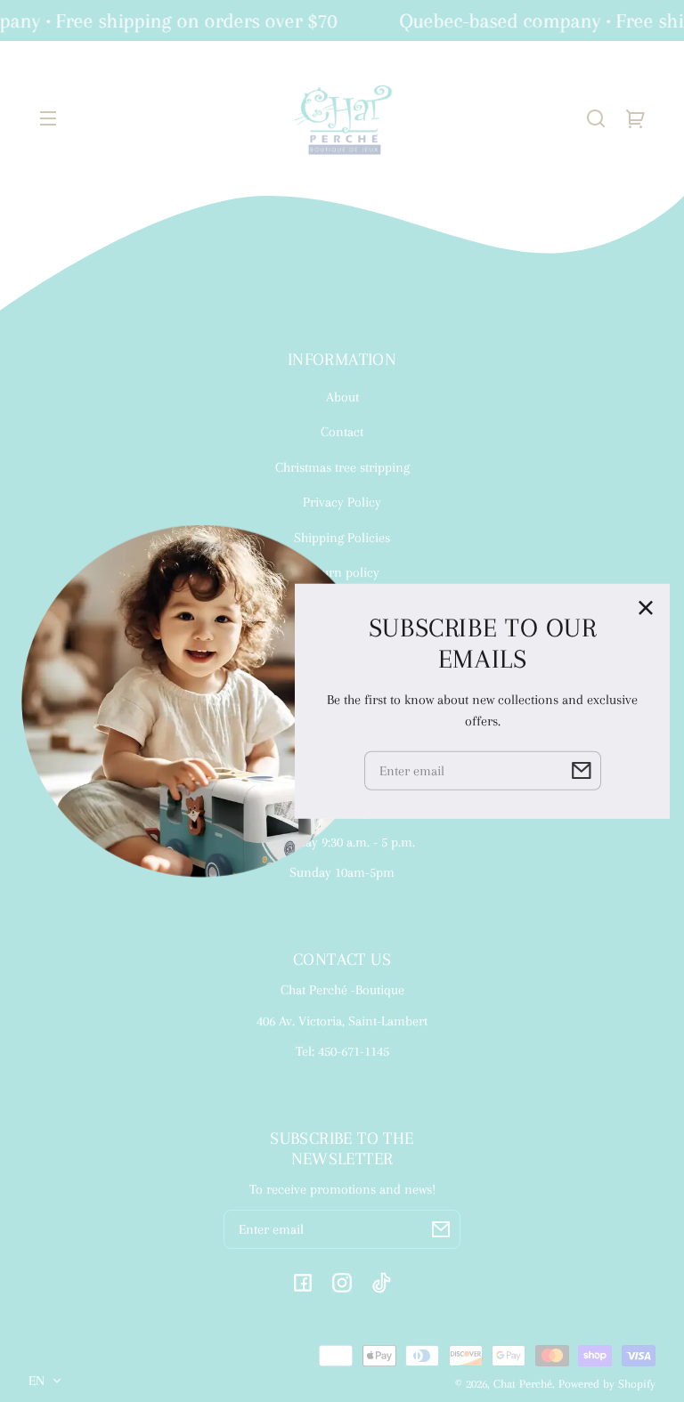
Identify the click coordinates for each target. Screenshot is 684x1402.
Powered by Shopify (607, 1383)
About (342, 397)
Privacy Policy (342, 502)
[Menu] (48, 118)
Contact (342, 432)
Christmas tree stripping (342, 467)
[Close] (645, 608)
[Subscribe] (440, 1229)
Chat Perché (522, 1383)
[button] (595, 118)
